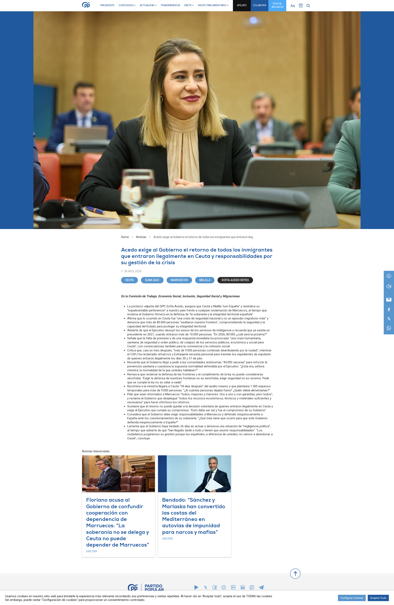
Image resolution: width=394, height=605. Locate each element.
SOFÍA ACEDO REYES (235, 280)
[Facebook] (215, 588)
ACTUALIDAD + (148, 5)
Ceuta (129, 280)
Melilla (204, 280)
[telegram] (261, 588)
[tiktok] (252, 588)
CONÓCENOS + (127, 5)
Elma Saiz (152, 280)
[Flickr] (233, 589)
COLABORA (259, 5)
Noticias (141, 237)
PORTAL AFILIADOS (277, 5)
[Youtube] (196, 588)
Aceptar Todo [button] (378, 597)
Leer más (91, 550)
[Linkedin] (243, 588)
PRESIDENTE (107, 5)
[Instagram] (224, 588)
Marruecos (179, 280)
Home (125, 237)
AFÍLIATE (242, 5)
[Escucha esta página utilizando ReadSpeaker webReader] (389, 288)
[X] (206, 588)
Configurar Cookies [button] (351, 597)
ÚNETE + (189, 5)
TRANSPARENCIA (170, 5)
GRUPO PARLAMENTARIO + (213, 5)
